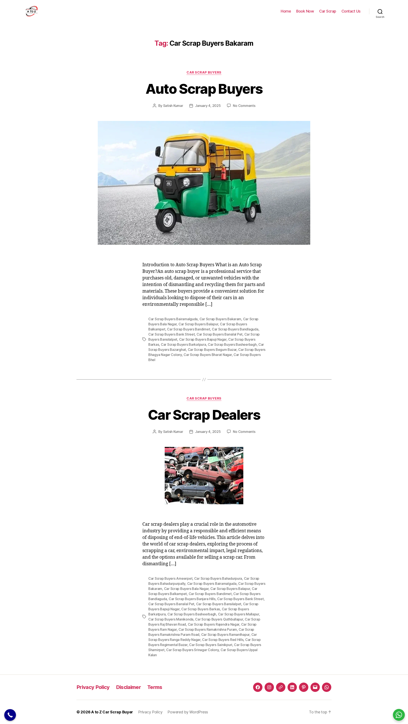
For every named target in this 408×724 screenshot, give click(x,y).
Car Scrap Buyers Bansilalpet (218, 604)
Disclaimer (128, 687)
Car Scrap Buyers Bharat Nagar (208, 355)
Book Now (305, 11)
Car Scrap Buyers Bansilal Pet (219, 334)
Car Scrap (327, 11)
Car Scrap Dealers (204, 415)
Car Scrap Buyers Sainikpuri (210, 645)
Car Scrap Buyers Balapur (198, 324)
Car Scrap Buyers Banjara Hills (192, 599)
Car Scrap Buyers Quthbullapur (219, 619)
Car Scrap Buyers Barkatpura (183, 344)
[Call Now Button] (10, 715)
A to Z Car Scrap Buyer (112, 712)
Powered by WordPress (187, 712)
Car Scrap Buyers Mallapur (238, 614)
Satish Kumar (173, 105)
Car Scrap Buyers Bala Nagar (186, 589)
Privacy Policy (93, 687)
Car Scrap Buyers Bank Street (171, 334)
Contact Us (351, 11)
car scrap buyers (204, 72)
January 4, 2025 (208, 105)
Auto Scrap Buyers (204, 89)
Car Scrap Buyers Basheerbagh (232, 344)
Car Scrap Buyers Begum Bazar (212, 349)
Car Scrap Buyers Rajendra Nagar (213, 624)
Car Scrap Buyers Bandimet (188, 329)
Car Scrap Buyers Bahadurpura (218, 578)
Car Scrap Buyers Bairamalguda (173, 319)
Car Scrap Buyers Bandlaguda (235, 329)
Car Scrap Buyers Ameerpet (170, 578)
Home (286, 11)
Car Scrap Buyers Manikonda (170, 619)
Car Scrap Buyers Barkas (200, 609)
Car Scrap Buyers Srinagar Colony (192, 650)
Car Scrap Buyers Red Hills (222, 640)
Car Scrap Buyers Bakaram (220, 319)
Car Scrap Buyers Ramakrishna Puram (207, 629)
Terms (154, 687)
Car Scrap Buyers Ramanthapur (225, 634)
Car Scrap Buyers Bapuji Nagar (203, 339)
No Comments (244, 105)
